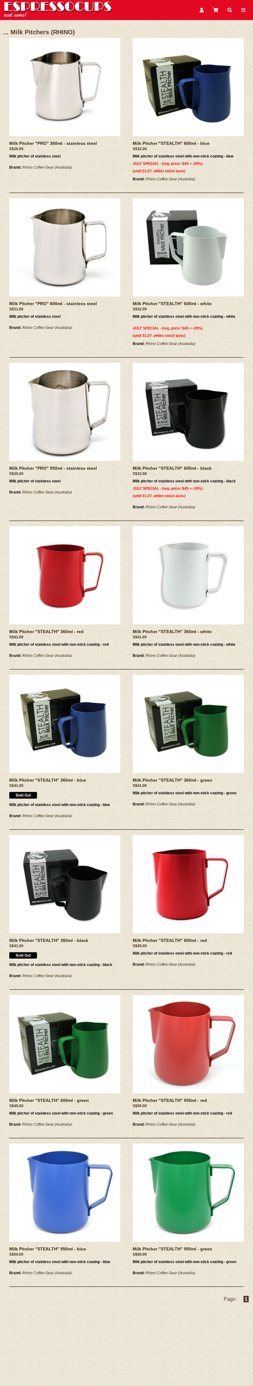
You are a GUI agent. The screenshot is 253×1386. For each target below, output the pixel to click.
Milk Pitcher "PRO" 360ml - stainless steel (53, 143)
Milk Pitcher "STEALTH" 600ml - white (172, 303)
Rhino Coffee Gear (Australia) (47, 167)
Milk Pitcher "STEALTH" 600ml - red (170, 940)
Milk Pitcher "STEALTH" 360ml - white (172, 631)
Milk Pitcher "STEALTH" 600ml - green (49, 1100)
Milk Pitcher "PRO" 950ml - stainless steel (53, 468)
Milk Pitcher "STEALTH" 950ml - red (170, 1100)
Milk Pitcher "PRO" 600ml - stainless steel (53, 303)
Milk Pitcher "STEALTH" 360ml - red (46, 631)
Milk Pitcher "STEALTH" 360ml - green (172, 780)
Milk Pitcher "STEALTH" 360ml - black (48, 940)
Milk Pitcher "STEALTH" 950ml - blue (47, 1248)
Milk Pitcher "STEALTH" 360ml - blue (47, 780)
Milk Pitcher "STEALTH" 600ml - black (172, 468)
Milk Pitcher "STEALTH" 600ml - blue (171, 143)
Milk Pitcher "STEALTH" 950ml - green (172, 1248)
